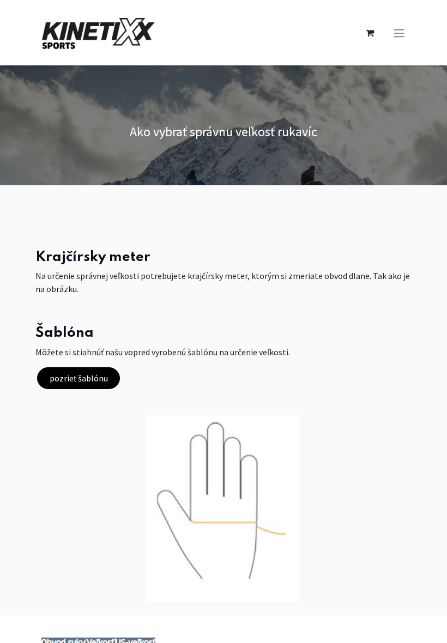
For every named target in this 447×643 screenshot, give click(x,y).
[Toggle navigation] (399, 33)
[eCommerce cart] (369, 32)
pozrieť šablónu (79, 378)
